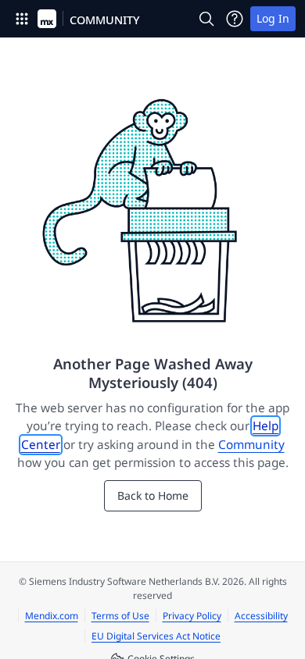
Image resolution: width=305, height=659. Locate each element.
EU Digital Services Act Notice (156, 636)
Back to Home (152, 495)
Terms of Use (120, 615)
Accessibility (261, 615)
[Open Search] (206, 18)
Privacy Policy (192, 615)
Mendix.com (51, 615)
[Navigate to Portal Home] (47, 18)
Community (251, 444)
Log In (273, 18)
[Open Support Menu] (234, 18)
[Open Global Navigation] (21, 18)
